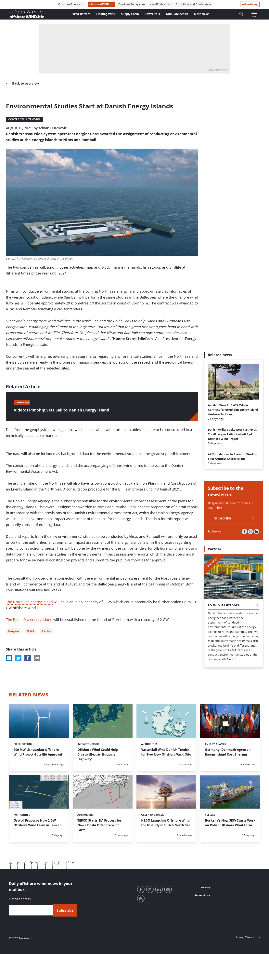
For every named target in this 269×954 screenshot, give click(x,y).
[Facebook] (244, 531)
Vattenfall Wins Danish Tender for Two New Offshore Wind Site (166, 752)
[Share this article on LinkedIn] (9, 658)
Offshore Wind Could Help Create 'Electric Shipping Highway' (97, 754)
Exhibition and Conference (193, 4)
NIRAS (30, 631)
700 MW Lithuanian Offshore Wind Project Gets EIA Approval (38, 752)
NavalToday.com (160, 4)
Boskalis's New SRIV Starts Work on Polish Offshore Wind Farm (230, 822)
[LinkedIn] (256, 531)
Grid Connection (177, 14)
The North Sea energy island (29, 601)
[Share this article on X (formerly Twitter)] (18, 658)
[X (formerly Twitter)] (250, 531)
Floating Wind (105, 14)
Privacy (205, 887)
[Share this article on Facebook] (27, 658)
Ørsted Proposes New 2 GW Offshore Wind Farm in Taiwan (38, 822)
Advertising (250, 4)
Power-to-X (152, 14)
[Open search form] (241, 14)
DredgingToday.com (131, 4)
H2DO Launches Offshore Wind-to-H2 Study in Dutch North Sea (166, 822)
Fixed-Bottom (81, 14)
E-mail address (20, 899)
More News (201, 14)
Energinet (13, 631)
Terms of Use (202, 895)
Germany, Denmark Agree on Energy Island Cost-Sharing (228, 752)
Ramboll (46, 631)
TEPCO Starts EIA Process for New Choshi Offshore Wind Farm (99, 825)
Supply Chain (130, 14)
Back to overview (25, 83)
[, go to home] (26, 14)
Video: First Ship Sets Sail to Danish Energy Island (61, 410)
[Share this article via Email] (37, 658)
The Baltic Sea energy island (29, 619)
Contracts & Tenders (24, 119)
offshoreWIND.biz (101, 4)
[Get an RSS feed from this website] (141, 898)
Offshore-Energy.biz (71, 4)
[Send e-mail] (168, 889)
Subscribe (222, 518)
